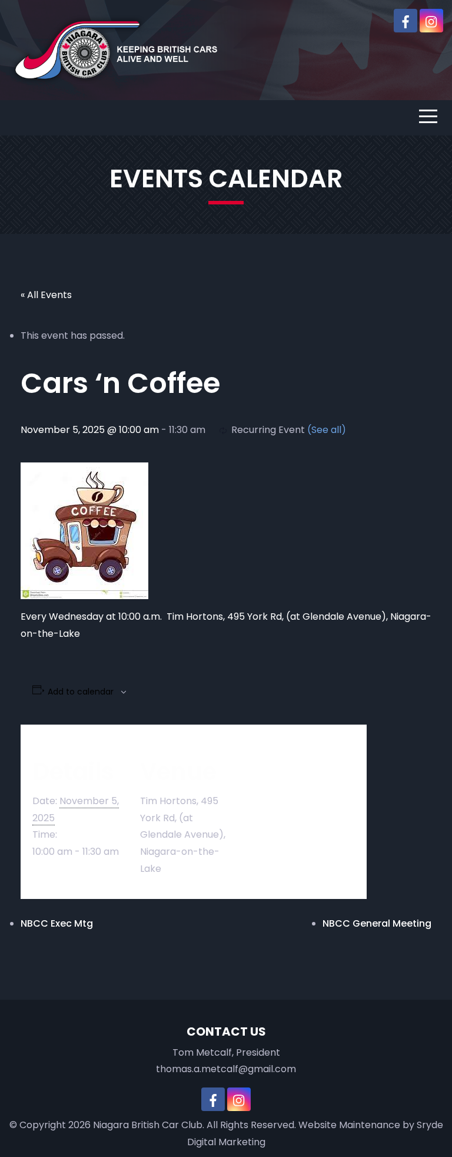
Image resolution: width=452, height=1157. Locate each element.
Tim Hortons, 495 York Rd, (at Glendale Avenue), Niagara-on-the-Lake (182, 834)
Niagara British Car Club (147, 1125)
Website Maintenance (349, 1125)
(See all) (326, 430)
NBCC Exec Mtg (57, 923)
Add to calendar (81, 691)
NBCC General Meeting (377, 923)
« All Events (46, 295)
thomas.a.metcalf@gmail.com (226, 1069)
